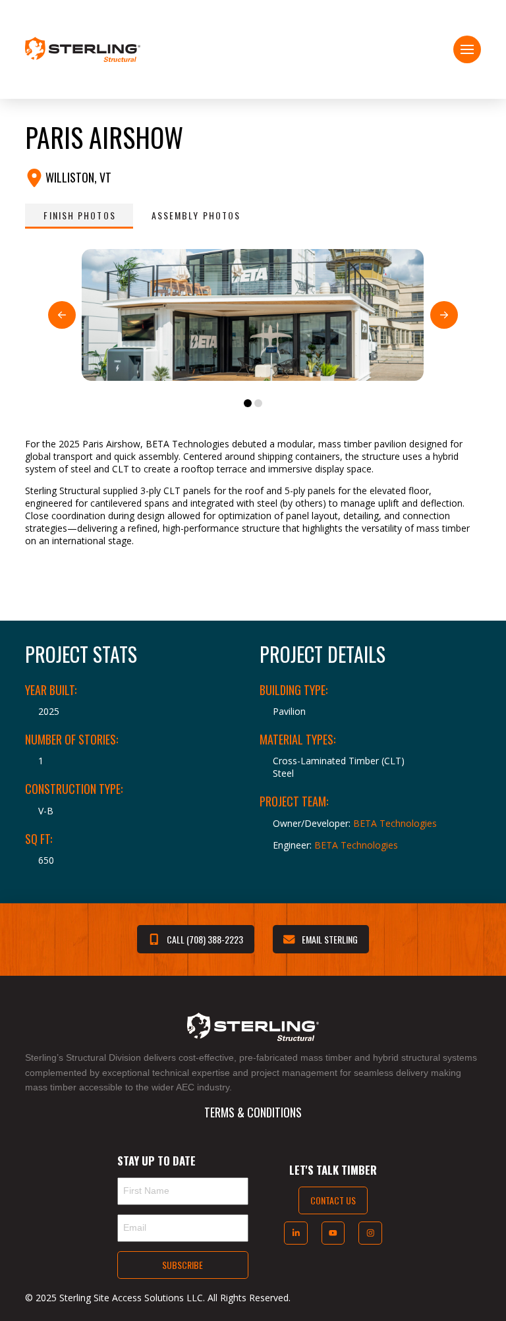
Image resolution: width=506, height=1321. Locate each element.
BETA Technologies (395, 823)
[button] (467, 49)
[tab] (78, 216)
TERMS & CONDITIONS (253, 1112)
